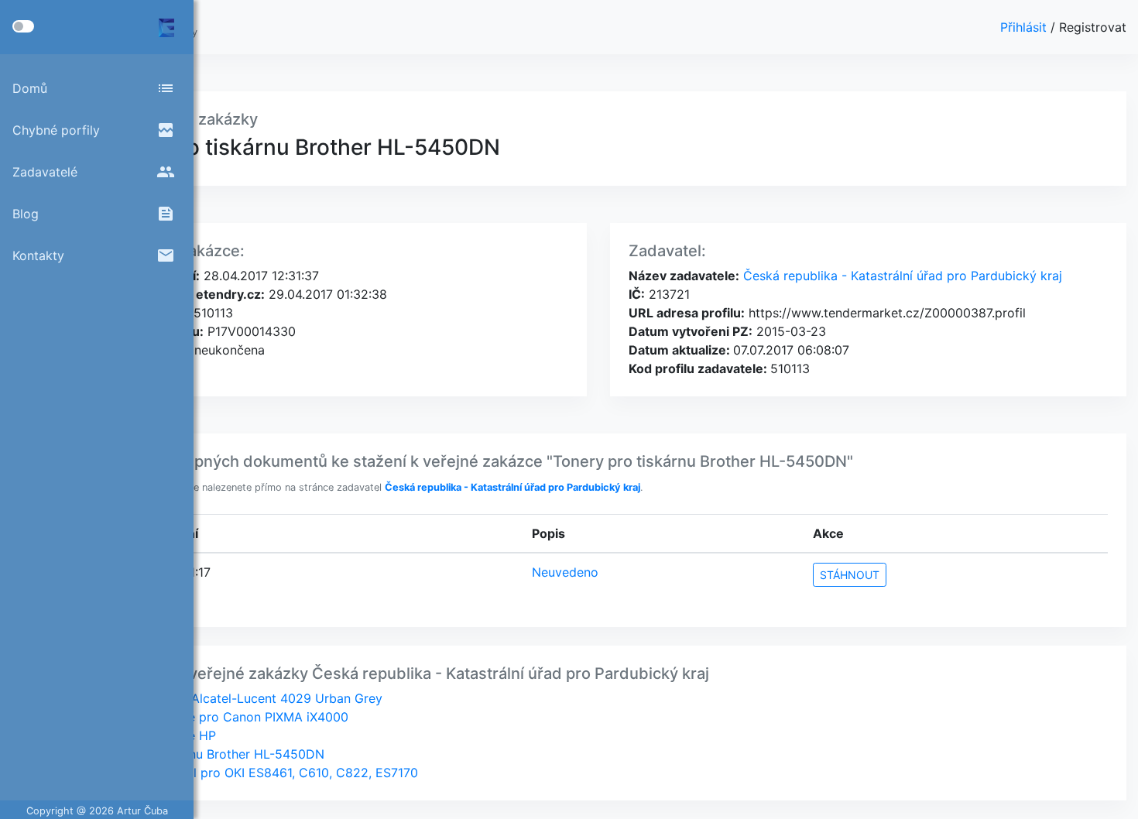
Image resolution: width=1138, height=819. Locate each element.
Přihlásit (1025, 27)
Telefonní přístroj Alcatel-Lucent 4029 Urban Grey (235, 698)
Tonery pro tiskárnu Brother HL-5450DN (206, 754)
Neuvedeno (565, 572)
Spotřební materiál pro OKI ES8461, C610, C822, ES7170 (253, 772)
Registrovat (1092, 27)
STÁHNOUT (849, 574)
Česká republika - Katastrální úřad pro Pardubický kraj (900, 275)
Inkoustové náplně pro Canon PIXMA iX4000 (218, 717)
